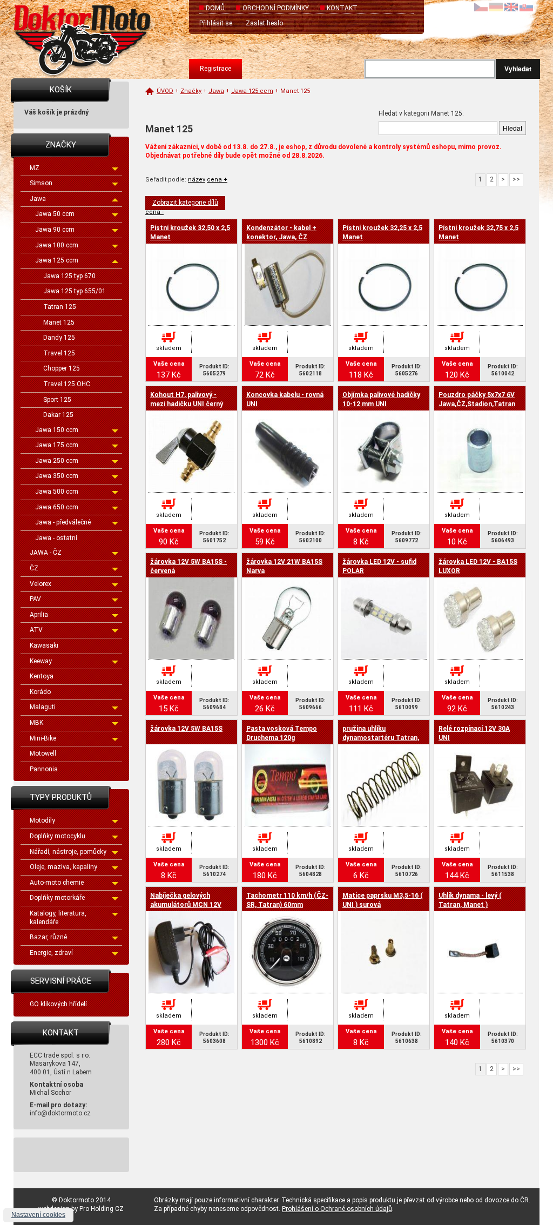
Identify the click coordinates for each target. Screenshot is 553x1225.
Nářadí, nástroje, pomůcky (68, 852)
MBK (36, 722)
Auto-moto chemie (57, 882)
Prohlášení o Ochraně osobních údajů (337, 1209)
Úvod (165, 91)
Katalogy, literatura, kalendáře (58, 918)
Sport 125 (57, 399)
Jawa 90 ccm (55, 229)
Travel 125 (59, 353)
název (196, 179)
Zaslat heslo (264, 23)
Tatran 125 (59, 307)
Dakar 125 (58, 415)
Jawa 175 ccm (56, 445)
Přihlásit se (215, 23)
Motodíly (42, 820)
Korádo (40, 692)
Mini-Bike (43, 738)
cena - (154, 212)
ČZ (34, 568)
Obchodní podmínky (275, 8)
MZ (34, 168)
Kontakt (342, 8)
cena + (217, 179)
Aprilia (39, 614)
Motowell (43, 753)
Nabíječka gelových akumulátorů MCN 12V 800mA (185, 905)
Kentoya (41, 676)
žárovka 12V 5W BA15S (186, 728)
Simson (41, 183)
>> (516, 179)
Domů (215, 8)
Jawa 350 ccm (56, 476)
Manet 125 (59, 322)
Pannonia (44, 769)
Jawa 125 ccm (56, 260)
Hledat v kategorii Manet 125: (421, 113)
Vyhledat (517, 68)
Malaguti (43, 707)
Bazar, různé (48, 937)
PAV (35, 599)
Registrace (215, 68)
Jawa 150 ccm (56, 430)
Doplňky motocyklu (57, 836)
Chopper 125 (61, 368)
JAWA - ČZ (46, 552)
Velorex (40, 584)
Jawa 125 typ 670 (69, 276)
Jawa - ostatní (56, 538)
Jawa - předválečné (63, 522)
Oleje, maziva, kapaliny (63, 867)
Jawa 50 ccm (55, 214)
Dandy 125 (59, 337)
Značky (190, 91)
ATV (36, 630)
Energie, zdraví (51, 953)
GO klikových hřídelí (58, 1004)
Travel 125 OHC (66, 384)
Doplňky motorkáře (57, 897)
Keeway (41, 661)
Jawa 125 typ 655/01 (74, 291)
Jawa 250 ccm (56, 461)
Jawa (38, 199)
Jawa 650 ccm (56, 507)
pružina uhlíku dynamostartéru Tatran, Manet (380, 738)
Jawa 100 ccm (56, 245)
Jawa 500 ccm (56, 491)
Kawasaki (44, 645)
